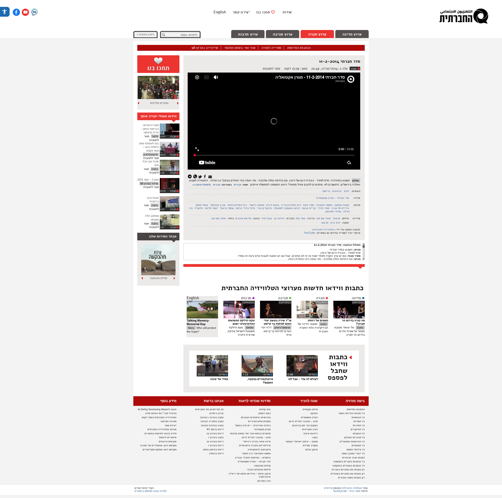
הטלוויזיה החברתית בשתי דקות (159, 417)
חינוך (346, 191)
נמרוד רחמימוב (333, 211)
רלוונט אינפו (310, 433)
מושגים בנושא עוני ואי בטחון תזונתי (250, 433)
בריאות (326, 191)
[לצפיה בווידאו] (169, 129)
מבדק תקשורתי (262, 429)
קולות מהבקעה (262, 465)
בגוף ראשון (264, 413)
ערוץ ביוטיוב (216, 413)
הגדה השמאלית (309, 417)
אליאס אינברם (243, 218)
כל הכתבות (359, 433)
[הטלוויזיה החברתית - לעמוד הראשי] (463, 16)
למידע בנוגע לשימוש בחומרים (151, 491)
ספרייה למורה (271, 48)
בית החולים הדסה (237, 205)
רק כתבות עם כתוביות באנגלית (348, 473)
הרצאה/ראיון (282, 327)
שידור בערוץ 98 (149, 183)
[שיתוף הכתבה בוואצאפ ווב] (196, 176)
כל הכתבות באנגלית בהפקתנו (348, 465)
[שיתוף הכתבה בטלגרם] (191, 176)
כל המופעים (358, 445)
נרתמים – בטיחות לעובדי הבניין (253, 457)
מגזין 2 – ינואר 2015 (148, 179)
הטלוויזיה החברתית (324, 229)
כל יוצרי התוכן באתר (353, 453)
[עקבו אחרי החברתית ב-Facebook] (16, 12)
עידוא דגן (279, 218)
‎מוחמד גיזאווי (256, 205)
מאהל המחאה (341, 205)
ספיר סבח (308, 205)
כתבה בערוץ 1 (216, 437)
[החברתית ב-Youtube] (25, 12)
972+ (315, 437)
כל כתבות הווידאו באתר (351, 413)
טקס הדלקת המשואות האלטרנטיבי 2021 (241, 322)
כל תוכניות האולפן (354, 437)
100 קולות (265, 409)
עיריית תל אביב (340, 208)
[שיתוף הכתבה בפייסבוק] (205, 176)
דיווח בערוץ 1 (216, 445)
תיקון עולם (311, 449)
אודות (287, 12)
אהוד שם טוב (323, 218)
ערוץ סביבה (282, 34)
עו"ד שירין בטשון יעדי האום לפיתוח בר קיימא (277, 322)
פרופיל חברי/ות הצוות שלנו (160, 413)
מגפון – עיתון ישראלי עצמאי (302, 441)
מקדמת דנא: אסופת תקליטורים (159, 449)
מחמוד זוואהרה (324, 205)
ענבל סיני (266, 218)
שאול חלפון (202, 205)
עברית (237, 184)
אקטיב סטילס (310, 445)
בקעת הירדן (272, 205)
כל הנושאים (358, 417)
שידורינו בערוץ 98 (205, 48)
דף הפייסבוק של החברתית (209, 409)
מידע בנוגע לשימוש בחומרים (160, 433)
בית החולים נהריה (291, 205)
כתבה (360, 327)
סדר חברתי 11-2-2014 (339, 61)
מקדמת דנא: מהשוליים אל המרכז (158, 445)
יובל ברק (335, 222)
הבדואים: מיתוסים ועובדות (256, 417)
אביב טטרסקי (218, 205)
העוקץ (314, 413)
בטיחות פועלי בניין (158, 278)
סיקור (155, 136)
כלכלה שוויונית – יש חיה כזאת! (253, 425)
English (220, 12)
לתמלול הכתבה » (202, 185)
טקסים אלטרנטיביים (259, 421)
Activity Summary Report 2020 (157, 409)
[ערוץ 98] (34, 12)
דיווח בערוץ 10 (215, 441)
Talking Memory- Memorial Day (198, 322)
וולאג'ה (199, 208)
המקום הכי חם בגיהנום (305, 425)
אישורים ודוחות (167, 437)
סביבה (283, 298)
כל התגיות (359, 421)
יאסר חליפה (211, 208)
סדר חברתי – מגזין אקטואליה (254, 461)
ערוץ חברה (317, 34)
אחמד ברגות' (227, 208)
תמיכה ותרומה (168, 421)
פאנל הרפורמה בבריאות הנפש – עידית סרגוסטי (150, 129)
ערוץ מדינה (352, 34)
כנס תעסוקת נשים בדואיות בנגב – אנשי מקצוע (149, 147)
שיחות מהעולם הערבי (259, 469)
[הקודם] (178, 103)
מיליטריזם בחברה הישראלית (255, 445)
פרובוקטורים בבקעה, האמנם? (260, 380)
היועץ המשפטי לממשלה (287, 208)
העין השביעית (310, 429)
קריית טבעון (309, 208)
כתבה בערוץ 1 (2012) (212, 417)
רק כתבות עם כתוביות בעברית (348, 469)
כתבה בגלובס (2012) (212, 425)
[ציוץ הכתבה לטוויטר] (200, 176)
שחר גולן (301, 218)
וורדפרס (328, 488)
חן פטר (336, 218)
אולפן (355, 180)
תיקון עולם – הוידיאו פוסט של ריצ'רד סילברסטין (249, 475)
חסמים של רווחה (318, 320)
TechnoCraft (340, 491)
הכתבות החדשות (299, 48)
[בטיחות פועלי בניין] (158, 274)
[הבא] (139, 103)
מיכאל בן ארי (264, 208)
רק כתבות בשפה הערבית (351, 477)
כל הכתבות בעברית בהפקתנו (349, 461)
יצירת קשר (241, 12)
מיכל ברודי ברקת (245, 208)
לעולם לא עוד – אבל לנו (303, 379)
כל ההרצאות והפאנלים (352, 441)
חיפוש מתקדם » (145, 34)
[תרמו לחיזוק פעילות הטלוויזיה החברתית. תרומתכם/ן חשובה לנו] (158, 64)
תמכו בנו (263, 12)
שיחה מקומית (310, 409)
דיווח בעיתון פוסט (213, 449)
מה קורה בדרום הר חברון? (353, 322)
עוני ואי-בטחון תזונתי (240, 48)
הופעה (249, 327)
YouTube (309, 233)
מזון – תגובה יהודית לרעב (303, 421)
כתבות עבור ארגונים (353, 457)
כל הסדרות (359, 425)
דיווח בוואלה (216, 453)
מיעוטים (336, 191)
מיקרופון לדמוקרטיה (259, 449)
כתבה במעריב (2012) (212, 421)
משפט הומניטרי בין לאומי (256, 453)
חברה (353, 69)
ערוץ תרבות (248, 34)
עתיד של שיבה (219, 379)
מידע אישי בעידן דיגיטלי (257, 441)
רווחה (159, 103)
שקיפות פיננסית (167, 441)
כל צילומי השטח (355, 449)
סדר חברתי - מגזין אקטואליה (332, 198)
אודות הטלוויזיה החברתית (161, 429)
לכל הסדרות (264, 481)
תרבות (246, 298)
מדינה (356, 298)
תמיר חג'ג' (323, 208)
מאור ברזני (354, 491)
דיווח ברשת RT (215, 429)
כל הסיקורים (358, 429)
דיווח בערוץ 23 (215, 433)
